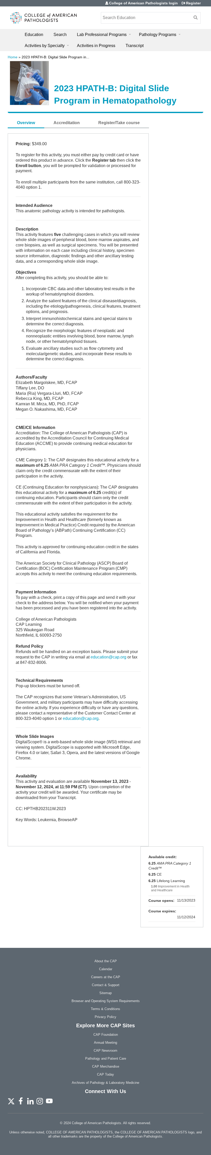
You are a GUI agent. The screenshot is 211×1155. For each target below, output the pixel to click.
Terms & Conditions (105, 1009)
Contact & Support (105, 985)
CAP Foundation (105, 1035)
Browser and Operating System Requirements (106, 1001)
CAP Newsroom (105, 1050)
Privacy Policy (105, 1017)
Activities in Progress (96, 45)
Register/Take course (119, 123)
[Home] (43, 17)
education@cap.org (108, 657)
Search (60, 34)
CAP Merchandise (105, 1066)
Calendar (105, 969)
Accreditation (67, 123)
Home (12, 57)
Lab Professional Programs (102, 34)
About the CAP (105, 961)
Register (193, 3)
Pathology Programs (157, 34)
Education (34, 34)
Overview (26, 123)
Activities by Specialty (45, 45)
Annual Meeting (105, 1042)
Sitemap (105, 993)
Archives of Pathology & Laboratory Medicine (105, 1083)
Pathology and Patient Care (105, 1058)
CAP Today (105, 1074)
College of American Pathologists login (143, 3)
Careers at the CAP (105, 977)
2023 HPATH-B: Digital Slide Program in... (55, 57)
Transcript (135, 45)
